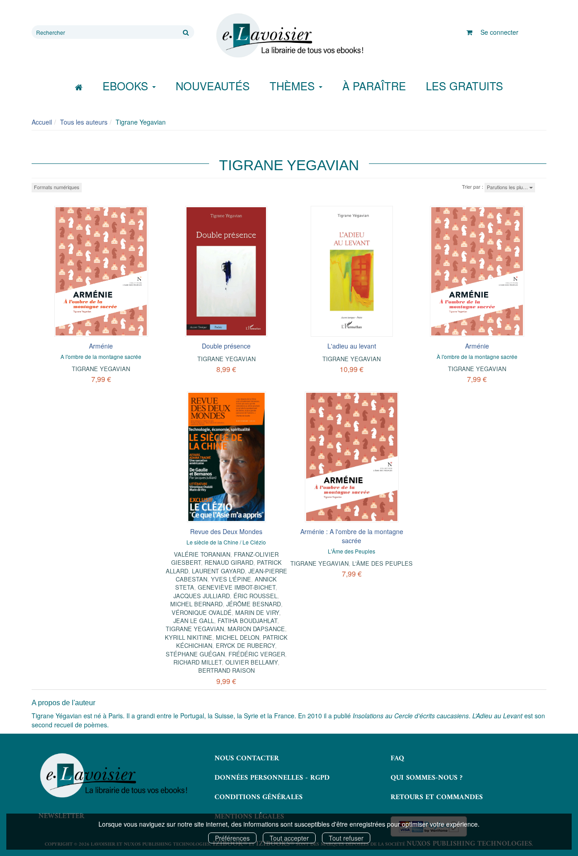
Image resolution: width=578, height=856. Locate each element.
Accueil (42, 121)
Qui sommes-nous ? (426, 778)
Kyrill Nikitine (188, 637)
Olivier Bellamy (251, 662)
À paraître (374, 85)
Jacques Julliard (201, 595)
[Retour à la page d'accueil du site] (289, 36)
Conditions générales (258, 797)
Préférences (232, 837)
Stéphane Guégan (195, 654)
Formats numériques (56, 187)
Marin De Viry (257, 612)
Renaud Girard (229, 562)
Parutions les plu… (508, 187)
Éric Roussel (255, 595)
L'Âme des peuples (382, 563)
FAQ (397, 758)
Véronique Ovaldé (202, 612)
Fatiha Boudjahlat (247, 620)
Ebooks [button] (127, 85)
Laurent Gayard (218, 571)
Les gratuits (464, 85)
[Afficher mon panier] (469, 32)
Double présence (226, 345)
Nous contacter (246, 758)
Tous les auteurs (83, 121)
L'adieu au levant (351, 345)
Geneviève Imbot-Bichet (236, 587)
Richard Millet (197, 662)
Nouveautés (213, 85)
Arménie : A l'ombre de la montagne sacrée (351, 536)
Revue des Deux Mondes (226, 531)
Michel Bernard (196, 604)
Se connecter (499, 32)
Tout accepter (289, 837)
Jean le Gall (193, 620)
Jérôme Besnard (253, 604)
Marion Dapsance (256, 628)
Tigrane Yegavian (101, 368)
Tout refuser (346, 837)
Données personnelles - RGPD (272, 778)
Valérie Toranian (202, 554)
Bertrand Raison (226, 670)
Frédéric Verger (256, 654)
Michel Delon (237, 637)
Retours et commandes (437, 797)
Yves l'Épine (231, 579)
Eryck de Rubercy (245, 645)
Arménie (101, 345)
